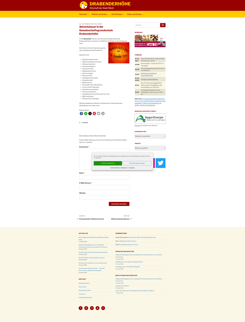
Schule (141, 101)
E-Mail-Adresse (85, 183)
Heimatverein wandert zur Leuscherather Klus (93, 263)
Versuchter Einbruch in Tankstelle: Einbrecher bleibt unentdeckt (135, 290)
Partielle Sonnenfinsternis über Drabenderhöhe (93, 252)
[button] (81, 113)
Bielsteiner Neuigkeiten (126, 275)
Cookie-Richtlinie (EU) (85, 297)
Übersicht (138, 125)
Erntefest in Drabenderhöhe (149, 79)
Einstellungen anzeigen (137, 163)
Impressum (132, 167)
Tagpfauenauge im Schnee (128, 241)
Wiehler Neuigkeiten (125, 251)
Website (82, 193)
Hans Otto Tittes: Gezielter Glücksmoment (92, 258)
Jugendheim (138, 103)
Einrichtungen (117, 14)
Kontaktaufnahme (84, 283)
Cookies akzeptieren (108, 163)
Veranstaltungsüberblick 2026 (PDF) (153, 99)
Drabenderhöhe (110, 3)
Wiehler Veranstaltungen (147, 105)
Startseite (83, 14)
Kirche (137, 101)
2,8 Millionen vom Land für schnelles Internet (129, 262)
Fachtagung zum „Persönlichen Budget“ (128, 267)
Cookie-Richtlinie (115, 167)
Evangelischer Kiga (159, 101)
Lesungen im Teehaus (122, 286)
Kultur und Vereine (134, 14)
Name (82, 173)
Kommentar (84, 147)
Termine (85, 122)
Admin (99, 24)
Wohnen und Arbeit (99, 14)
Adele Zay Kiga (148, 101)
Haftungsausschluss (85, 290)
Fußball (145, 103)
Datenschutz (124, 167)
